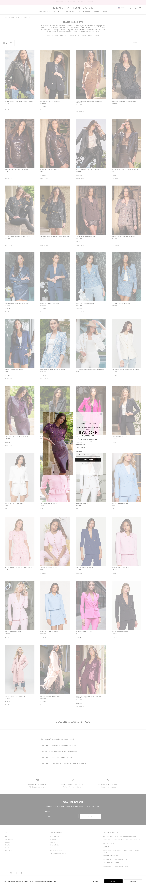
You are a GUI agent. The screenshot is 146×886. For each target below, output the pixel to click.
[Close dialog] (101, 413)
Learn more (53, 881)
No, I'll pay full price (87, 463)
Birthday (79, 451)
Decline (133, 881)
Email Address (80, 444)
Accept (113, 881)
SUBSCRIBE (88, 459)
